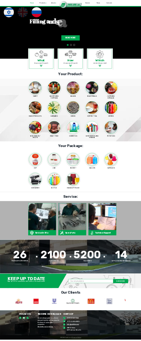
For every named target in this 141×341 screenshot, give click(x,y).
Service (87, 3)
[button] (70, 5)
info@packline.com (73, 325)
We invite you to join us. (45, 327)
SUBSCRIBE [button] (120, 281)
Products (42, 3)
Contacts (109, 3)
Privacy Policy (76, 337)
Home (32, 3)
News (98, 3)
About (53, 3)
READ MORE (70, 38)
